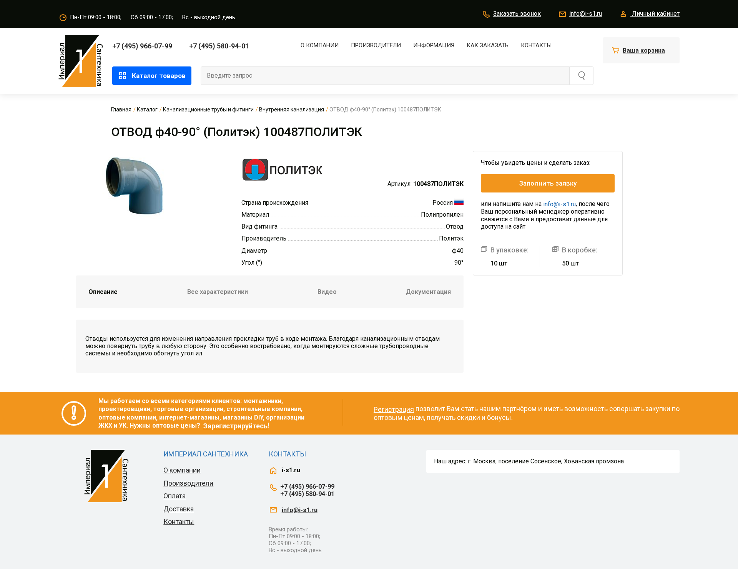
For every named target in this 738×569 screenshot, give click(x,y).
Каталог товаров (159, 76)
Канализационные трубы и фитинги (208, 109)
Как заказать (488, 45)
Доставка (178, 509)
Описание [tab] (103, 291)
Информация (433, 45)
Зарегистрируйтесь (235, 426)
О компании (320, 45)
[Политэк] (282, 169)
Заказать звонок (517, 13)
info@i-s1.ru (585, 13)
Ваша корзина (644, 50)
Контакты (536, 45)
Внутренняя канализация (291, 109)
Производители (376, 45)
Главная (121, 109)
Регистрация (394, 409)
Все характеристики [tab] (217, 291)
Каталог (147, 109)
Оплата (174, 496)
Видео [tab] (327, 291)
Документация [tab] (428, 291)
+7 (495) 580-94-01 (219, 46)
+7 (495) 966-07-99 (142, 46)
